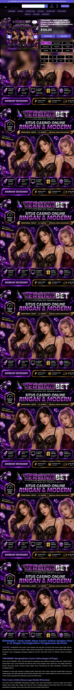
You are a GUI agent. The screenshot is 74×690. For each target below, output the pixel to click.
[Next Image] (35, 37)
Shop (6, 7)
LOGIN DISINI (63, 36)
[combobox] (33, 6)
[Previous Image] (9, 37)
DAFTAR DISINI (48, 36)
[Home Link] (14, 6)
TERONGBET (6, 647)
